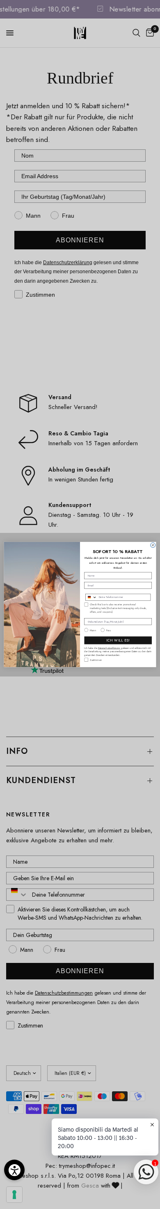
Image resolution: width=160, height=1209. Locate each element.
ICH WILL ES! (118, 640)
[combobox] (91, 597)
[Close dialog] (153, 545)
